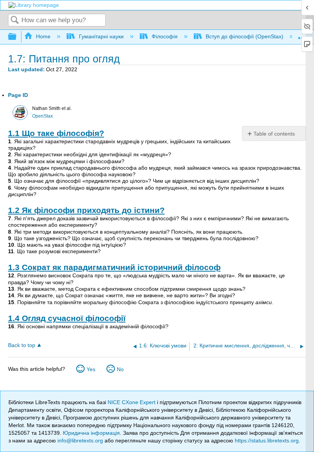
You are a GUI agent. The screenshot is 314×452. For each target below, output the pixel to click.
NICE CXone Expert (132, 402)
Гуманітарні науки (101, 36)
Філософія (164, 36)
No (120, 369)
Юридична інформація (91, 433)
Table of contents (274, 134)
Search (15, 20)
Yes (91, 369)
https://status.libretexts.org (267, 440)
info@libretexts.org (80, 440)
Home (43, 36)
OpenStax (42, 116)
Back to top (21, 345)
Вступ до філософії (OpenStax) (244, 36)
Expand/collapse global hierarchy (17, 37)
